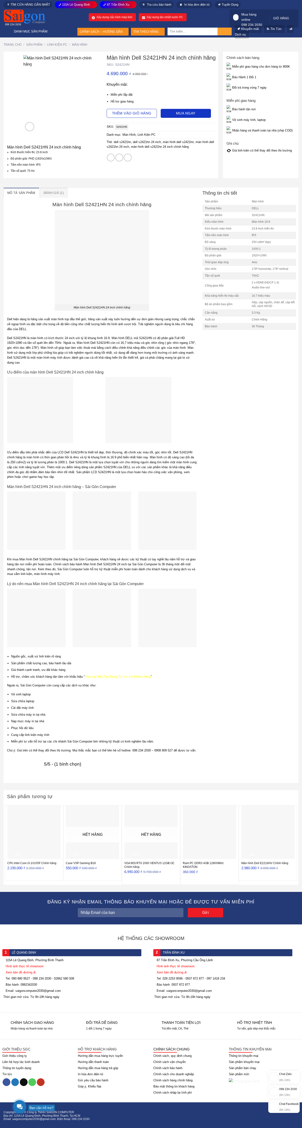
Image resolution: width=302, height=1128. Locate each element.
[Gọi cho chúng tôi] (32, 1082)
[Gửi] (225, 31)
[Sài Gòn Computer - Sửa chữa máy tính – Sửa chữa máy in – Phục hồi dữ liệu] (31, 17)
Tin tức (7, 1074)
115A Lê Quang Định (76, 4)
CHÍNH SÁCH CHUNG (171, 1049)
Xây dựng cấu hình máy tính (114, 17)
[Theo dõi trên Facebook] (6, 1082)
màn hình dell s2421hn (178, 142)
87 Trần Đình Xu (118, 4)
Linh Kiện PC (57, 44)
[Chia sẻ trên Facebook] (111, 157)
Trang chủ (12, 44)
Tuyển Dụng (230, 4)
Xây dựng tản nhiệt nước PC (165, 17)
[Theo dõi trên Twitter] (15, 1082)
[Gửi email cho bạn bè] (128, 157)
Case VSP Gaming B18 (81, 863)
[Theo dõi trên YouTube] (41, 1082)
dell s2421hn (122, 142)
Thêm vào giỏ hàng (131, 113)
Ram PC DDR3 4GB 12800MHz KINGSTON (203, 865)
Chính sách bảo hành (167, 1068)
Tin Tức (276, 29)
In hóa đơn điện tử (196, 4)
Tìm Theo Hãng (146, 31)
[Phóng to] (29, 126)
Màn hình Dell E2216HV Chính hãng (264, 863)
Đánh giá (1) (54, 193)
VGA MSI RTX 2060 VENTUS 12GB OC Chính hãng (149, 865)
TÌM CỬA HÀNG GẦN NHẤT (30, 4)
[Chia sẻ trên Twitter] (119, 157)
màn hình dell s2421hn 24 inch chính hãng (160, 146)
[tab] (21, 193)
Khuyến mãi (250, 29)
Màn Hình (79, 44)
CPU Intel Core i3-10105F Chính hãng (31, 863)
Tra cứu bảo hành (158, 4)
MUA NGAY (186, 113)
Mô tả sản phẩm (21, 193)
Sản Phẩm (34, 44)
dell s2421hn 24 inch (147, 142)
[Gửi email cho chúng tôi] (24, 1082)
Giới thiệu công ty (14, 1056)
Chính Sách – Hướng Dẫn (101, 31)
